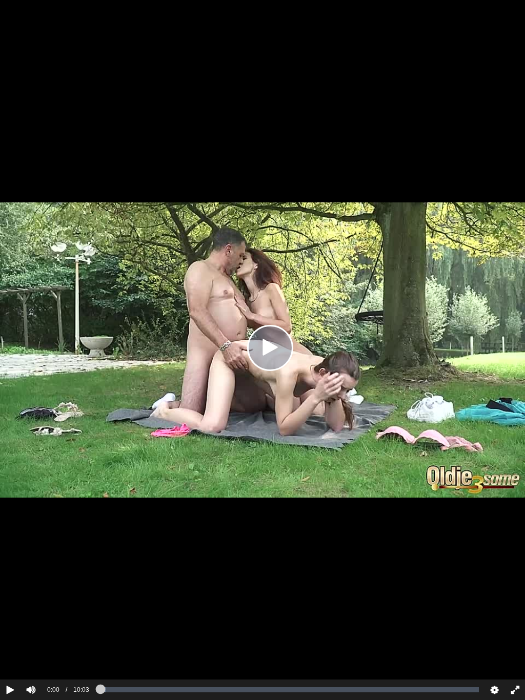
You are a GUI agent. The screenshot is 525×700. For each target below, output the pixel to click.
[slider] (48, 658)
